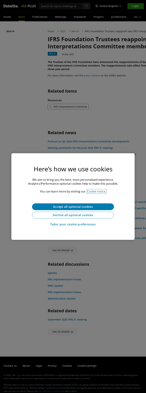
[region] (73, 196)
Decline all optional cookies (73, 215)
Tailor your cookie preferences (73, 224)
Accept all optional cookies (73, 207)
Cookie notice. (96, 191)
